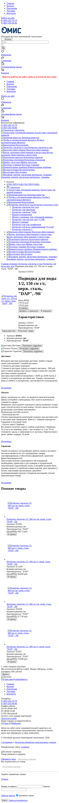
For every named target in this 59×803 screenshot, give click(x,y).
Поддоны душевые (30, 165)
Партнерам (12, 8)
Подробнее (6, 388)
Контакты (11, 13)
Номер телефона (9, 786)
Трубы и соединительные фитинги (22, 141)
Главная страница (9, 264)
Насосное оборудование (37, 150)
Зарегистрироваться (18, 800)
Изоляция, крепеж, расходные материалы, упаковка (25, 177)
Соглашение (7, 742)
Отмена (4, 779)
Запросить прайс (9, 718)
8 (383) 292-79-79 (9, 20)
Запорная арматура (30, 137)
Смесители (19, 130)
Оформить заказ (8, 759)
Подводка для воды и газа (40, 147)
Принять (5, 674)
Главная (10, 3)
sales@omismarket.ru (17, 679)
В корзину (23, 308)
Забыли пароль (8, 795)
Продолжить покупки (27, 759)
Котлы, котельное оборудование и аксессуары (27, 153)
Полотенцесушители (33, 157)
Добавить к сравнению (28, 311)
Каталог (10, 6)
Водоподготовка (27, 170)
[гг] (10, 303)
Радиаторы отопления (34, 160)
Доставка (11, 11)
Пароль (46, 786)
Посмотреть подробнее (32, 346)
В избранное (46, 311)
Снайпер (25, 747)
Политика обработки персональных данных (35, 742)
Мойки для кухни (28, 162)
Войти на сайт (8, 18)
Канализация (22, 145)
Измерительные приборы (39, 167)
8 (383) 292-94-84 (9, 23)
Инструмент (21, 172)
